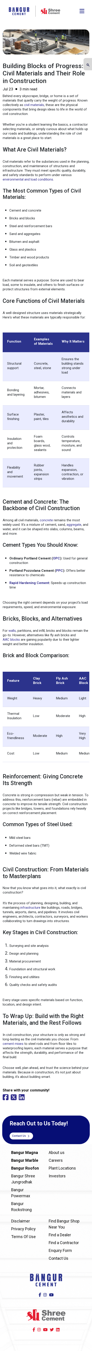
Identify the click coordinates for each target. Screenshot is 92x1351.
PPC (59, 571)
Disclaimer (20, 1221)
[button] (88, 64)
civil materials (34, 105)
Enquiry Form (60, 1250)
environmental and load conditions (28, 179)
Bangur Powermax (20, 1192)
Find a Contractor (64, 1242)
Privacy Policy (23, 1228)
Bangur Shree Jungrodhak (23, 1179)
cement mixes (13, 1044)
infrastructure (30, 908)
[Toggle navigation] (82, 11)
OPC (56, 558)
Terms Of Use (23, 1236)
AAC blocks (11, 640)
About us (57, 1152)
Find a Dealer (60, 1235)
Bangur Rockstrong (21, 1206)
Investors (57, 1176)
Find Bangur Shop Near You (64, 1224)
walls (12, 631)
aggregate (74, 525)
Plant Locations (62, 1168)
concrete (46, 520)
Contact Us (19, 1135)
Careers (56, 1160)
